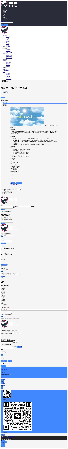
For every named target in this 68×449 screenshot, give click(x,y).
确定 (2, 277)
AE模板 (5, 91)
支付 (2, 271)
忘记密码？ (3, 211)
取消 (2, 223)
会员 (5, 18)
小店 (4, 14)
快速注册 (5, 25)
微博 (2, 360)
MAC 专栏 (5, 48)
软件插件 (5, 60)
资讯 (4, 15)
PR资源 (5, 42)
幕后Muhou (11, 436)
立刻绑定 (3, 276)
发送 (4, 223)
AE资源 (5, 35)
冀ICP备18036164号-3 (7, 437)
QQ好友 (5, 360)
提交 (2, 316)
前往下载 (2, 97)
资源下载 (5, 10)
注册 (11, 211)
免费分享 (5, 11)
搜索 (2, 236)
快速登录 (2, 209)
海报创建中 (3, 365)
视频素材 (5, 53)
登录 (2, 25)
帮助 (4, 17)
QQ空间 (9, 360)
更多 (4, 72)
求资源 (4, 13)
